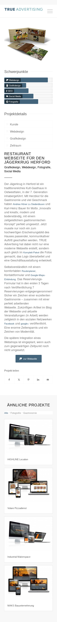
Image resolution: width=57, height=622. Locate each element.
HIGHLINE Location (17, 459)
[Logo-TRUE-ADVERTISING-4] (23, 11)
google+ (25, 323)
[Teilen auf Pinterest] (28, 379)
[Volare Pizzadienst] (28, 485)
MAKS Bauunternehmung (20, 605)
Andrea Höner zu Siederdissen (29, 204)
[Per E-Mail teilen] (48, 379)
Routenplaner (28, 271)
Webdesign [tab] (17, 131)
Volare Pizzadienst (17, 508)
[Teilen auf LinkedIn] (38, 379)
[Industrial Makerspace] (28, 534)
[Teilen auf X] (19, 379)
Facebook (9, 323)
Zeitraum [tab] (15, 145)
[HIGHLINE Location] (28, 436)
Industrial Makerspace (18, 556)
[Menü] (48, 11)
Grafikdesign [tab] (18, 138)
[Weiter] (45, 43)
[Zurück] (11, 43)
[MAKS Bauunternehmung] (28, 582)
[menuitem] (48, 11)
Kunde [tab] (14, 124)
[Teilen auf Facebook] (9, 379)
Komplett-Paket (31, 252)
